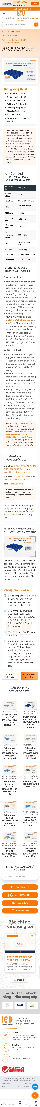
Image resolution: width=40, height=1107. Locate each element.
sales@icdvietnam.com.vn (16, 491)
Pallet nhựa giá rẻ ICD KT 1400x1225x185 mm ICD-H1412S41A (9, 746)
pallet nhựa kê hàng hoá (18, 330)
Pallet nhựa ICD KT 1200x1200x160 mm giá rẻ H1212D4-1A (10, 845)
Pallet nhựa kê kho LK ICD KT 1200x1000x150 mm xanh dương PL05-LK (19, 450)
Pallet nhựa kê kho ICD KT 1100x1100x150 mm (29, 846)
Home (4, 33)
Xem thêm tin (19, 1003)
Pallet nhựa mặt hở (29, 740)
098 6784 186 (21, 495)
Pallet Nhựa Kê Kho (9, 37)
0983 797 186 (20, 481)
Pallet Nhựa (15, 33)
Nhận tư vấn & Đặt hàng (28, 703)
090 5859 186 (20, 484)
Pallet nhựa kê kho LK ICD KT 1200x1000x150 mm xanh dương (30, 748)
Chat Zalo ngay (16, 505)
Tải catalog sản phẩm (9, 703)
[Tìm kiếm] (34, 26)
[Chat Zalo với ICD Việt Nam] (33, 1086)
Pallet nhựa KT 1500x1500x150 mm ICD (30, 811)
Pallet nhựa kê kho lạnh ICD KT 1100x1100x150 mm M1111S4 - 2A (9, 813)
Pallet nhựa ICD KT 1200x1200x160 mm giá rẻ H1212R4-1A (30, 779)
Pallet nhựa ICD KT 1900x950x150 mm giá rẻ (29, 877)
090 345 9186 (27, 1071)
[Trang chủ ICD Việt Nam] (7, 1028)
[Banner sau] (31, 75)
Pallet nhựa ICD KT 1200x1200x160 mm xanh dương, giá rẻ (10, 779)
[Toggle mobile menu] (3, 14)
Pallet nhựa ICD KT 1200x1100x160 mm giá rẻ (9, 877)
